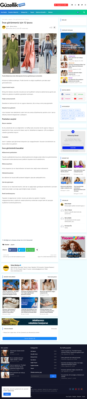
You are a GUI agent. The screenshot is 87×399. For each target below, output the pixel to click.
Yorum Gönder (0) (29, 338)
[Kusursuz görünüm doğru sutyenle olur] (64, 73)
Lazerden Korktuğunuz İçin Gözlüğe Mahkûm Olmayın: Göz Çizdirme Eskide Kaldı (29, 311)
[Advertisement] (29, 222)
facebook (68, 94)
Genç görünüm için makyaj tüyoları (79, 170)
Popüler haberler (13, 12)
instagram (67, 98)
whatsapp (80, 94)
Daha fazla (11, 390)
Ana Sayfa (4, 12)
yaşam (10, 19)
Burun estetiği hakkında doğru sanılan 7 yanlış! (16, 358)
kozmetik (72, 113)
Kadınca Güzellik (41, 12)
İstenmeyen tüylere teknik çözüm (66, 170)
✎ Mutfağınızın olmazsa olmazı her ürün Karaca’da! (17, 240)
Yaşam (32, 12)
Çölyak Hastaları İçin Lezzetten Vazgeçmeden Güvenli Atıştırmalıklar (47, 311)
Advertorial (64, 110)
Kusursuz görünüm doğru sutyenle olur (47, 292)
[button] (84, 12)
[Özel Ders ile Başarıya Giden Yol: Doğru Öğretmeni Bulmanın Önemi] (64, 65)
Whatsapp (31, 250)
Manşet (71, 110)
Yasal (83, 396)
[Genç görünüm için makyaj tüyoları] (64, 58)
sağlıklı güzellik (65, 118)
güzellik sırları (65, 113)
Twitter (22, 250)
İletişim (74, 396)
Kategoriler (24, 12)
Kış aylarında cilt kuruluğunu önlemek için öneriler (72, 375)
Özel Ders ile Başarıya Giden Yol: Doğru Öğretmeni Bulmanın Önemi (29, 293)
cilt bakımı (77, 110)
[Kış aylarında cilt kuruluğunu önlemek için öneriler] (64, 80)
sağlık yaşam (72, 115)
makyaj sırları (80, 113)
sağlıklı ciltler (80, 115)
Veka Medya (15, 265)
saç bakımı (64, 115)
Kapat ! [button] (7, 394)
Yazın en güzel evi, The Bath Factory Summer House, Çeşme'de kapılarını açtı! (11, 293)
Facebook (13, 250)
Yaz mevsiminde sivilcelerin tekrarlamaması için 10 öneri (79, 189)
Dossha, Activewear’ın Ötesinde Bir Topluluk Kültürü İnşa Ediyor (9, 311)
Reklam (50, 12)
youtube (81, 98)
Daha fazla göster (52, 276)
